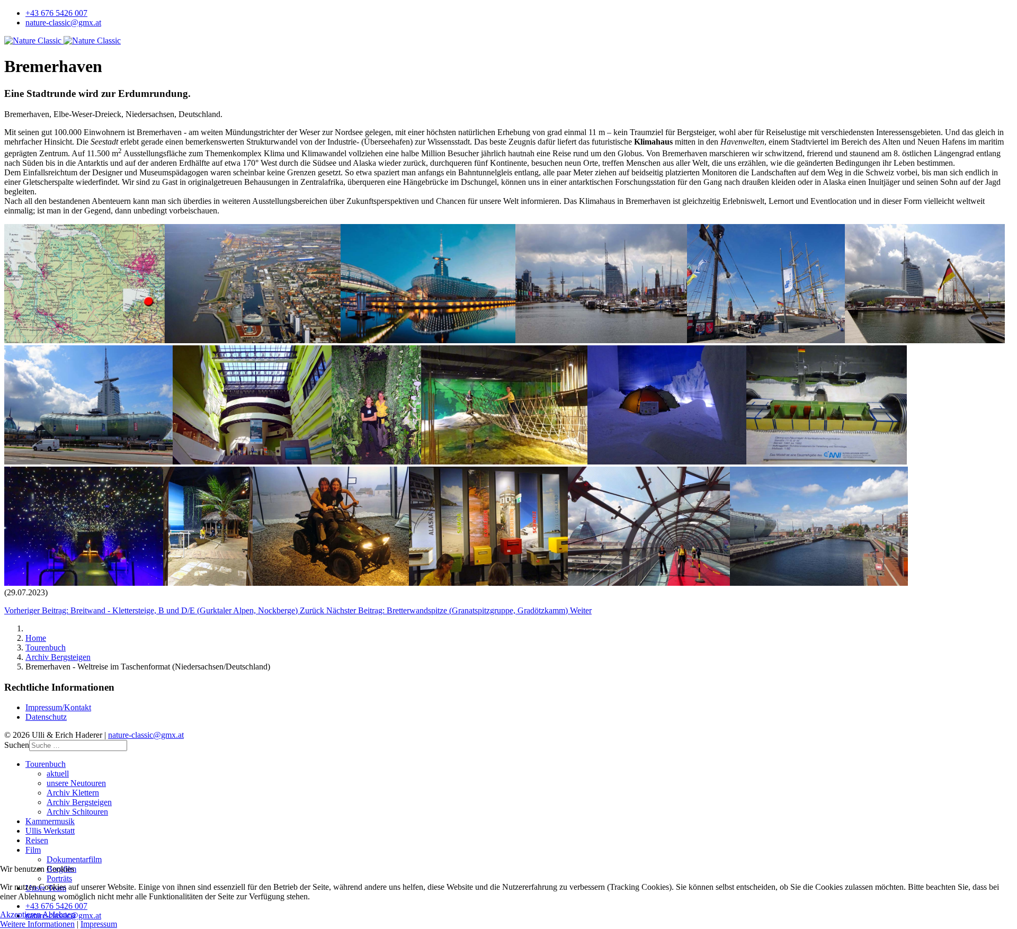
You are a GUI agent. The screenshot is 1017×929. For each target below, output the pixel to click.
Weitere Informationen (37, 923)
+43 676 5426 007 (56, 12)
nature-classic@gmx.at (63, 22)
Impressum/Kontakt (58, 707)
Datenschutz (46, 716)
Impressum (99, 923)
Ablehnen (58, 914)
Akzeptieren (20, 914)
